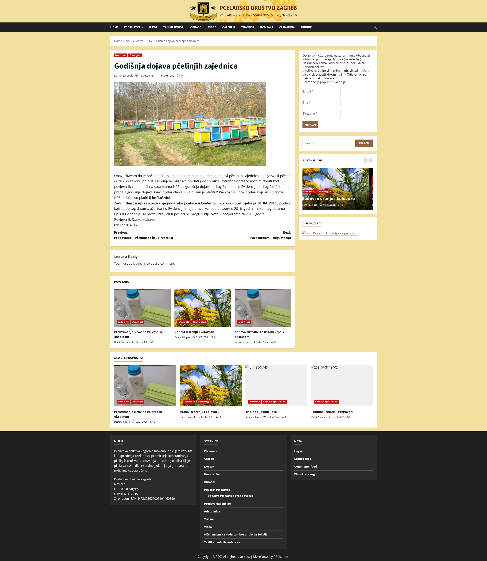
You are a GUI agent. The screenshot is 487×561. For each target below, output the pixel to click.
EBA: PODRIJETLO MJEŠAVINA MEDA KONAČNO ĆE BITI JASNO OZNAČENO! (336, 192)
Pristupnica (212, 511)
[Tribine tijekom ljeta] (276, 385)
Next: (269, 235)
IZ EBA (153, 27)
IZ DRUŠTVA (132, 27)
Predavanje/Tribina (274, 401)
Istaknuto (120, 55)
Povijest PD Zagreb (217, 490)
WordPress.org (304, 474)
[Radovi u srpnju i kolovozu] (202, 308)
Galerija (229, 27)
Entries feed (302, 458)
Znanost (248, 27)
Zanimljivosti (174, 27)
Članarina (287, 27)
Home (114, 27)
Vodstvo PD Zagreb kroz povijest (230, 496)
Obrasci (196, 27)
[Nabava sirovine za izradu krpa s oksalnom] (263, 308)
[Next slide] (370, 160)
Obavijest (135, 55)
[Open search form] (375, 27)
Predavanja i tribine (217, 503)
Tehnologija (199, 321)
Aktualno (123, 321)
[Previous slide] (365, 160)
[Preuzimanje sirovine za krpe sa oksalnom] (142, 308)
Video (212, 27)
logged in (139, 263)
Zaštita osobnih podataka (222, 542)
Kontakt (267, 27)
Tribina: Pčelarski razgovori (332, 411)
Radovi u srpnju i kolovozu (194, 332)
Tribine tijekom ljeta (261, 411)
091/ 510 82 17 (125, 225)
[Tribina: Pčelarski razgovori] (342, 385)
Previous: (143, 235)
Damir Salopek (123, 75)
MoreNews (261, 557)
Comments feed (305, 466)
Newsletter (212, 474)
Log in (298, 451)
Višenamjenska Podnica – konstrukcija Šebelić (235, 534)
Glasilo (209, 458)
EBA (308, 178)
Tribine (306, 27)
